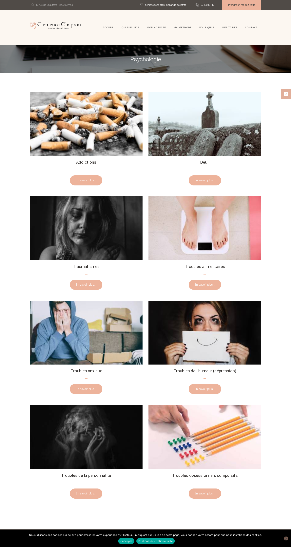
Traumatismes (86, 266)
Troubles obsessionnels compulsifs (205, 475)
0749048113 (207, 4)
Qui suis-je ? (130, 27)
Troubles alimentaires (205, 266)
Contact (251, 27)
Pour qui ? (206, 27)
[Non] (286, 538)
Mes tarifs (229, 27)
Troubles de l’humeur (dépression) (205, 371)
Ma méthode (183, 27)
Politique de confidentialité (155, 541)
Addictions (86, 162)
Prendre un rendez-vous (241, 4)
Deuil (205, 162)
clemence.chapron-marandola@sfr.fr (165, 4)
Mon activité (156, 27)
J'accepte (126, 541)
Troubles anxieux (86, 371)
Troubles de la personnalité (86, 475)
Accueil (108, 27)
